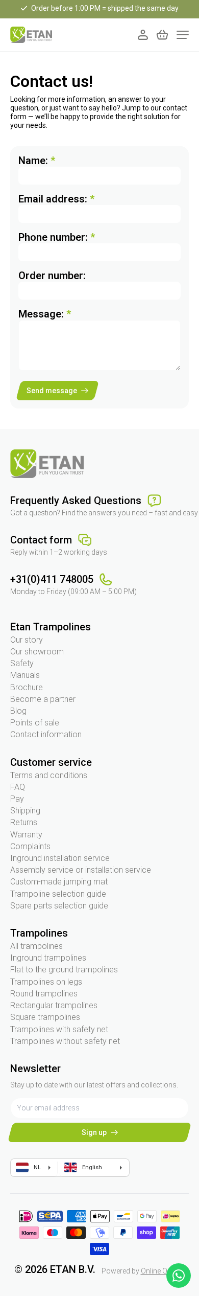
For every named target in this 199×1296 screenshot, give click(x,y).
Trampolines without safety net (65, 1041)
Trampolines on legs (46, 982)
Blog (18, 711)
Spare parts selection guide (59, 906)
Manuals (25, 675)
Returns (23, 822)
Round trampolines (44, 993)
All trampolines (36, 946)
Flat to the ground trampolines (64, 969)
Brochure (26, 687)
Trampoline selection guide (58, 894)
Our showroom (37, 651)
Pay (17, 799)
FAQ (17, 787)
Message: (44, 314)
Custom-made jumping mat (59, 881)
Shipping (25, 810)
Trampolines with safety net (59, 1029)
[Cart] (162, 35)
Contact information (46, 734)
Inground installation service (60, 858)
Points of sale (34, 722)
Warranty (26, 834)
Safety (22, 663)
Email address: (56, 199)
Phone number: (56, 237)
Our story (26, 640)
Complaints (30, 846)
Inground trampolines (48, 958)
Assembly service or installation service (80, 870)
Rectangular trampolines (53, 1005)
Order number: (52, 275)
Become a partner (43, 699)
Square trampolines (45, 1017)
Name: (36, 160)
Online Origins (163, 1271)
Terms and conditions (48, 775)
